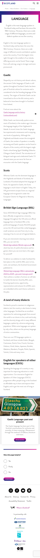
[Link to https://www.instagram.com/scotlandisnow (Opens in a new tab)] (11, 490)
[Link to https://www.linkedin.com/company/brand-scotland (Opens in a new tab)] (29, 490)
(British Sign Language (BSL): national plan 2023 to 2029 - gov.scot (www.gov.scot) (18, 272)
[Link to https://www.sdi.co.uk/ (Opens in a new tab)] (20, 522)
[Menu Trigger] (37, 3)
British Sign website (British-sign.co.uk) (17, 245)
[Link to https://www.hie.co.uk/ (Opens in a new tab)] (20, 527)
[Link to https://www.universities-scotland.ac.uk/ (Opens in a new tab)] (20, 534)
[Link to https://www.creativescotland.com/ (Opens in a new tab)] (20, 549)
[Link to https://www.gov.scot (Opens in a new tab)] (20, 544)
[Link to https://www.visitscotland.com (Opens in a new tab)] (20, 541)
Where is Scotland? (23, 508)
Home (6, 8)
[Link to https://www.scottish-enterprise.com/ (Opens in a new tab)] (20, 518)
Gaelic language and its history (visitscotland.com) (14, 114)
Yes (10, 461)
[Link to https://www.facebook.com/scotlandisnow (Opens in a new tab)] (17, 490)
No (10, 472)
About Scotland (14, 8)
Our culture (24, 8)
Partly (11, 467)
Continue (9, 479)
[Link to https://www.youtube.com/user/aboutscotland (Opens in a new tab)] (23, 490)
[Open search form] (34, 3)
